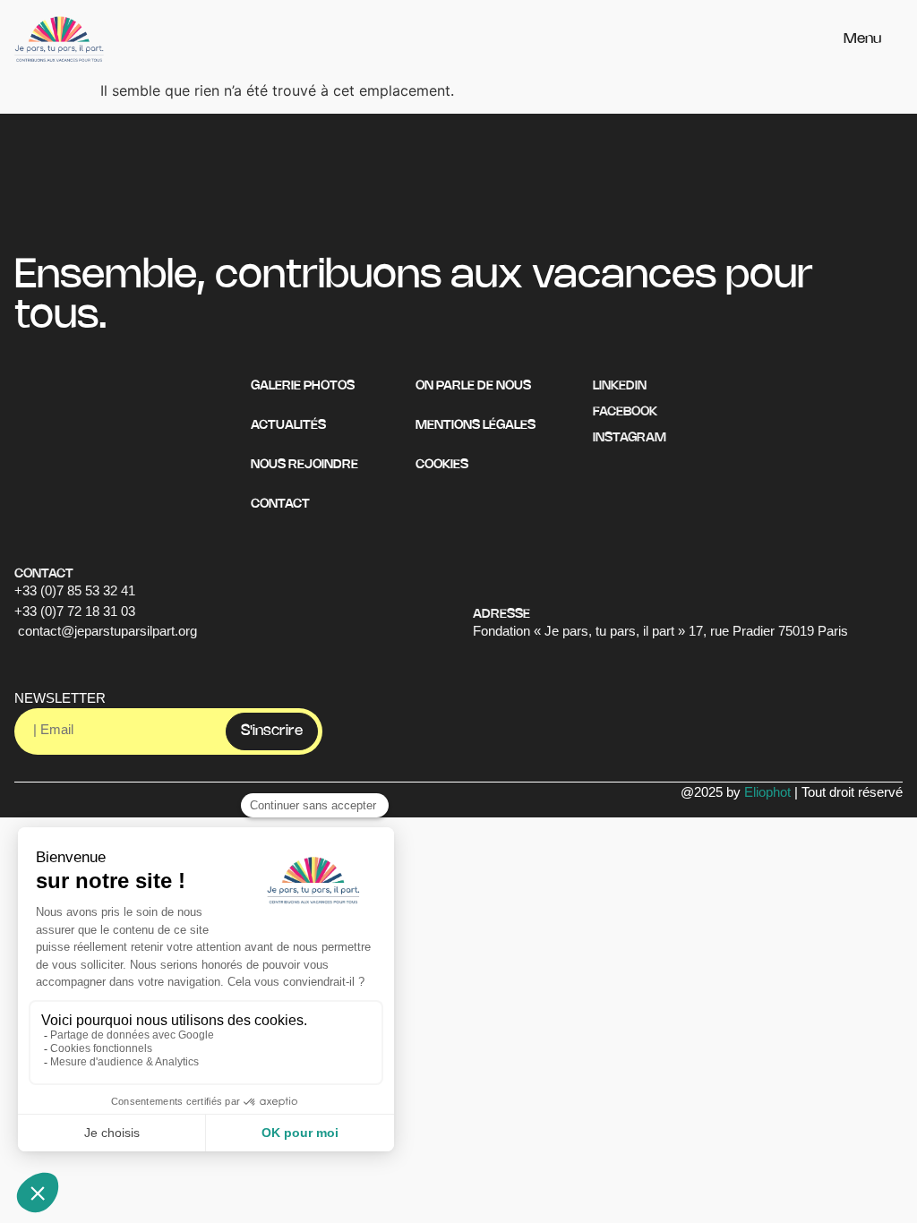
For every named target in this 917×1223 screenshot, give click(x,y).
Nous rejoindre (304, 465)
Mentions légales (476, 426)
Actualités (288, 426)
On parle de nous (473, 386)
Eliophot (767, 792)
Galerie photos (303, 386)
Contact (280, 504)
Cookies (442, 465)
